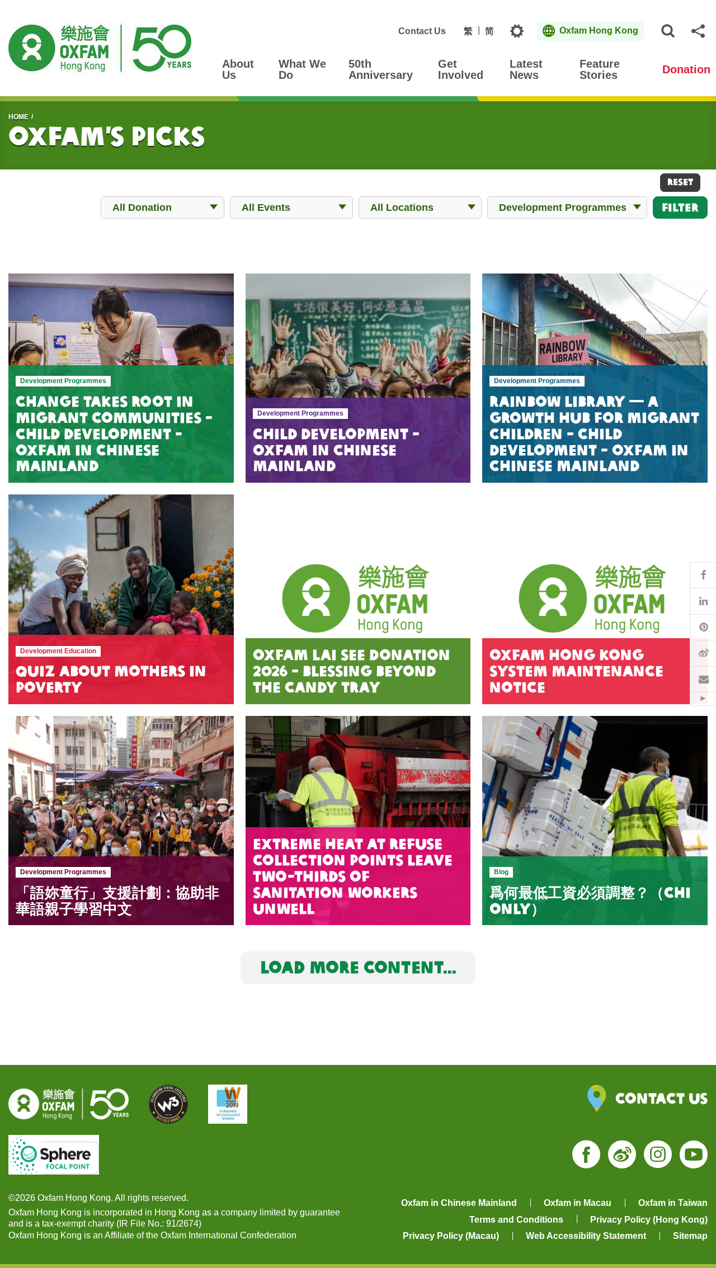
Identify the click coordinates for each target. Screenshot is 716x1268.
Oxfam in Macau (577, 1203)
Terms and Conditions (516, 1219)
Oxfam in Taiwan (673, 1203)
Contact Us (422, 31)
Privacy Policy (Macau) (451, 1236)
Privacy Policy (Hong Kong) (649, 1219)
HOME (18, 117)
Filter (680, 207)
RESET (680, 181)
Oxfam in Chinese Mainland (459, 1203)
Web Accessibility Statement (586, 1236)
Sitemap (690, 1236)
